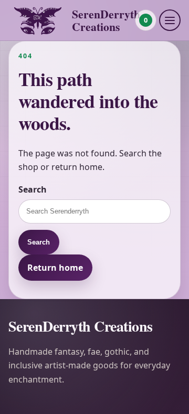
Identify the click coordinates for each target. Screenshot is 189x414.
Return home (55, 267)
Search (32, 189)
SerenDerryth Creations (106, 20)
